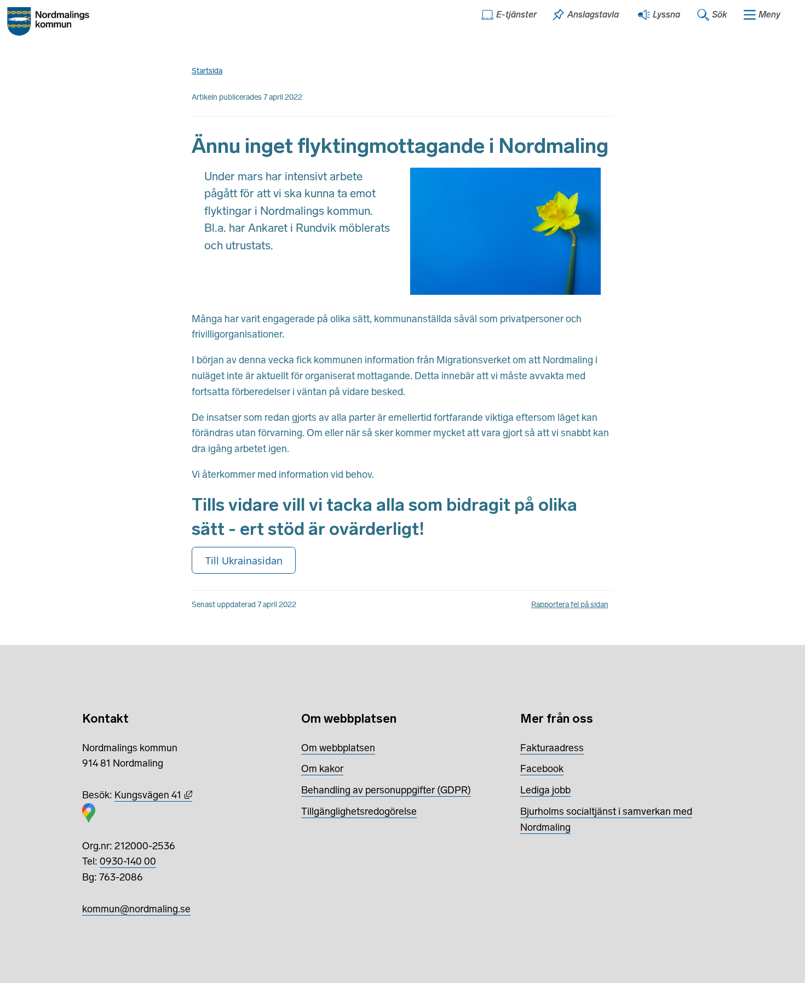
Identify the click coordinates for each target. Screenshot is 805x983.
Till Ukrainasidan (244, 560)
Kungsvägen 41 (153, 795)
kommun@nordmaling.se (136, 909)
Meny (769, 14)
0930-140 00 (128, 861)
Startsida (207, 71)
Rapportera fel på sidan (569, 604)
